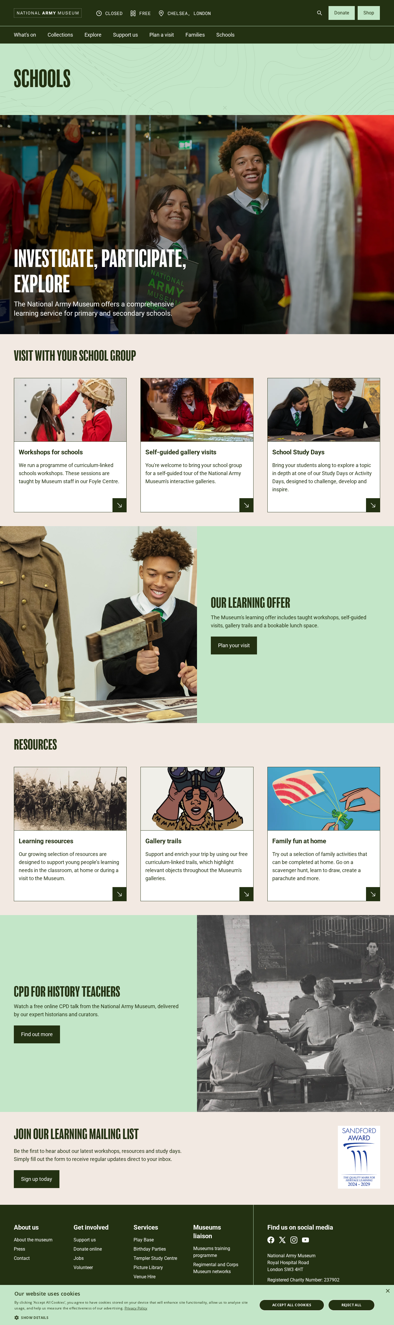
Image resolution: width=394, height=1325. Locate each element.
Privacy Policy (136, 1308)
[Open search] (319, 13)
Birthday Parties (150, 1249)
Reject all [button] (352, 1305)
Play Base (144, 1240)
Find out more (37, 1034)
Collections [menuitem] (60, 35)
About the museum (33, 1240)
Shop (368, 13)
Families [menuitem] (195, 35)
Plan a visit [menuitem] (161, 35)
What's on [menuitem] (25, 35)
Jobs (79, 1258)
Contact (22, 1258)
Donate (341, 13)
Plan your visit (234, 645)
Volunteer (83, 1267)
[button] (132, 1317)
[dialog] (197, 1305)
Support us (85, 1240)
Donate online (88, 1249)
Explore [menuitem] (93, 35)
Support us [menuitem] (125, 35)
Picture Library (148, 1267)
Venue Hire (144, 1276)
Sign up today (36, 1179)
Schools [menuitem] (225, 35)
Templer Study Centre (155, 1258)
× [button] (387, 1291)
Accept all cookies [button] (291, 1305)
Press (19, 1249)
